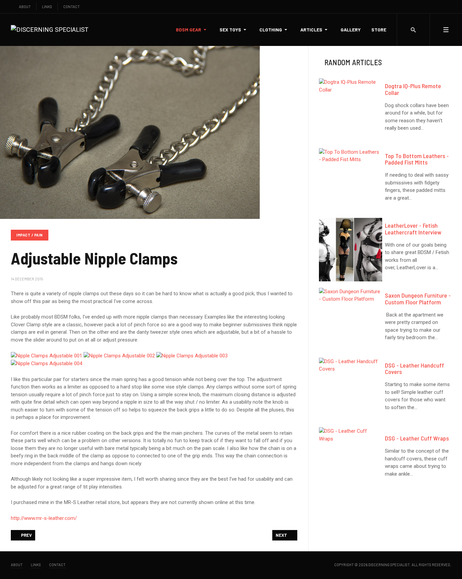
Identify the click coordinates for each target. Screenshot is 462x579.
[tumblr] (442, 6)
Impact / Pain (29, 235)
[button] (192, 30)
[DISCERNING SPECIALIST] (49, 29)
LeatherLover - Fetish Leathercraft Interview (413, 229)
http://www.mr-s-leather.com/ (44, 518)
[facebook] (421, 6)
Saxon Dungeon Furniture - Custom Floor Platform (418, 299)
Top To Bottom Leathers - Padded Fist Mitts (417, 159)
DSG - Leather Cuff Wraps (417, 438)
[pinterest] (449, 6)
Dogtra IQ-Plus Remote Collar (413, 89)
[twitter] (428, 6)
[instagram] (435, 6)
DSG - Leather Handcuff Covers (414, 368)
